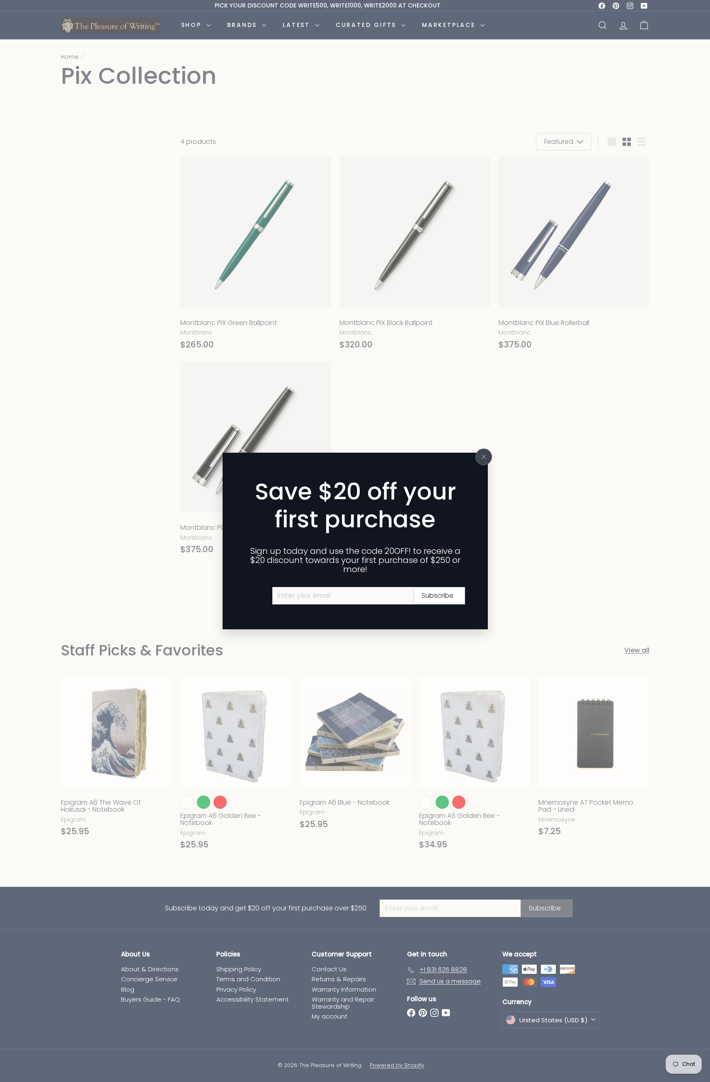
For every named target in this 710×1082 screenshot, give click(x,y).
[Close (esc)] (483, 457)
